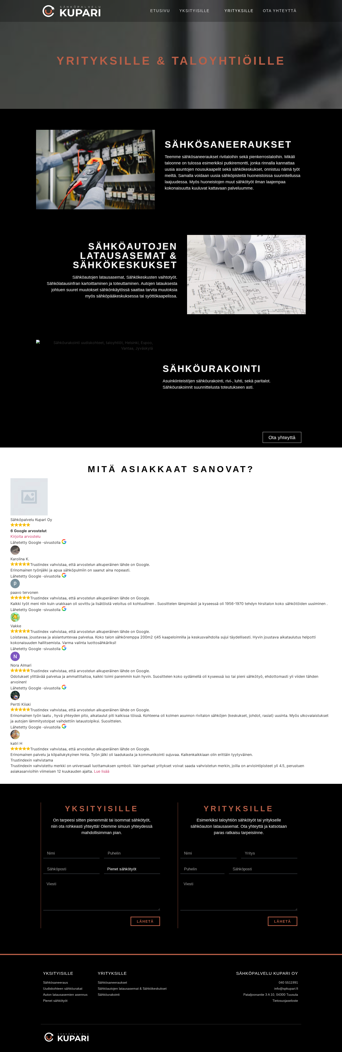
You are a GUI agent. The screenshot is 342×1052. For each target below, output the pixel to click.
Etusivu (160, 11)
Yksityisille (194, 11)
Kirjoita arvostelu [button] (25, 536)
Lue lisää (101, 771)
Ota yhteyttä (280, 11)
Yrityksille (239, 11)
